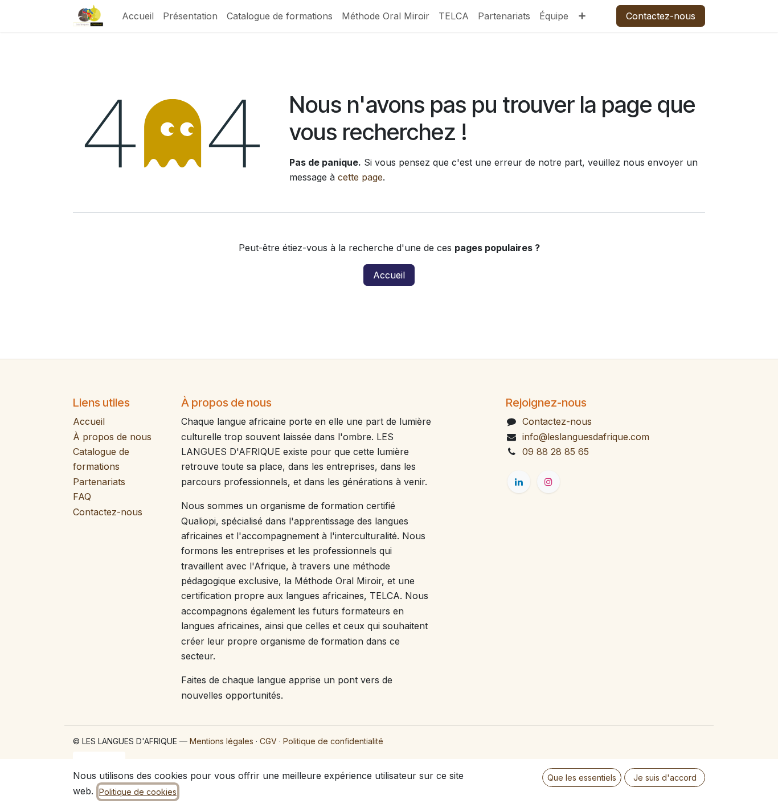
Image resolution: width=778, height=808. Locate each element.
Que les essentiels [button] (581, 777)
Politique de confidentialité (333, 741)
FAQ (82, 496)
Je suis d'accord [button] (665, 777)
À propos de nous (112, 436)
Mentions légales (221, 741)
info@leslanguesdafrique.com (585, 436)
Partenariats (99, 481)
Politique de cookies (138, 792)
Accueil (389, 275)
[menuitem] (137, 16)
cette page (360, 177)
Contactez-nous (660, 16)
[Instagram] (548, 481)
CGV (268, 741)
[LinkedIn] (518, 481)
